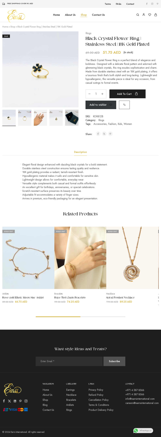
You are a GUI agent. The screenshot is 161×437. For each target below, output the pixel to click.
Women (128, 124)
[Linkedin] (15, 401)
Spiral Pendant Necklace (120, 298)
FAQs (118, 4)
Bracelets (58, 293)
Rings (88, 33)
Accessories (100, 124)
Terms (108, 4)
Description (80, 152)
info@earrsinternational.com (140, 399)
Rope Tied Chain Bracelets (70, 298)
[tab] (80, 152)
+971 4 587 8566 (134, 390)
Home (56, 15)
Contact (130, 4)
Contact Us (98, 15)
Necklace (110, 293)
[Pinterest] (20, 401)
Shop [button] (84, 15)
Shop (12, 26)
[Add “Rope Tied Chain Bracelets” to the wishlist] (88, 284)
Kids (120, 124)
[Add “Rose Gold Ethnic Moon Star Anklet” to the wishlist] (36, 284)
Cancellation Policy (98, 400)
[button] (124, 104)
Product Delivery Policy (101, 410)
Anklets (5, 293)
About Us (70, 15)
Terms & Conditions (99, 405)
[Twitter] (9, 401)
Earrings (70, 390)
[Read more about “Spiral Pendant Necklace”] (124, 284)
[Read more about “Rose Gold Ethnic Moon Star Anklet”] (20, 284)
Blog (45, 405)
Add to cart (124, 94)
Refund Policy (96, 395)
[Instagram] (26, 401)
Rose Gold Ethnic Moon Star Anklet (23, 298)
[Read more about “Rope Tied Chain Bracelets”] (72, 284)
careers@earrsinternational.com (142, 403)
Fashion (112, 124)
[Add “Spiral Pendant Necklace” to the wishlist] (140, 284)
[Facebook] (4, 401)
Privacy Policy (96, 390)
